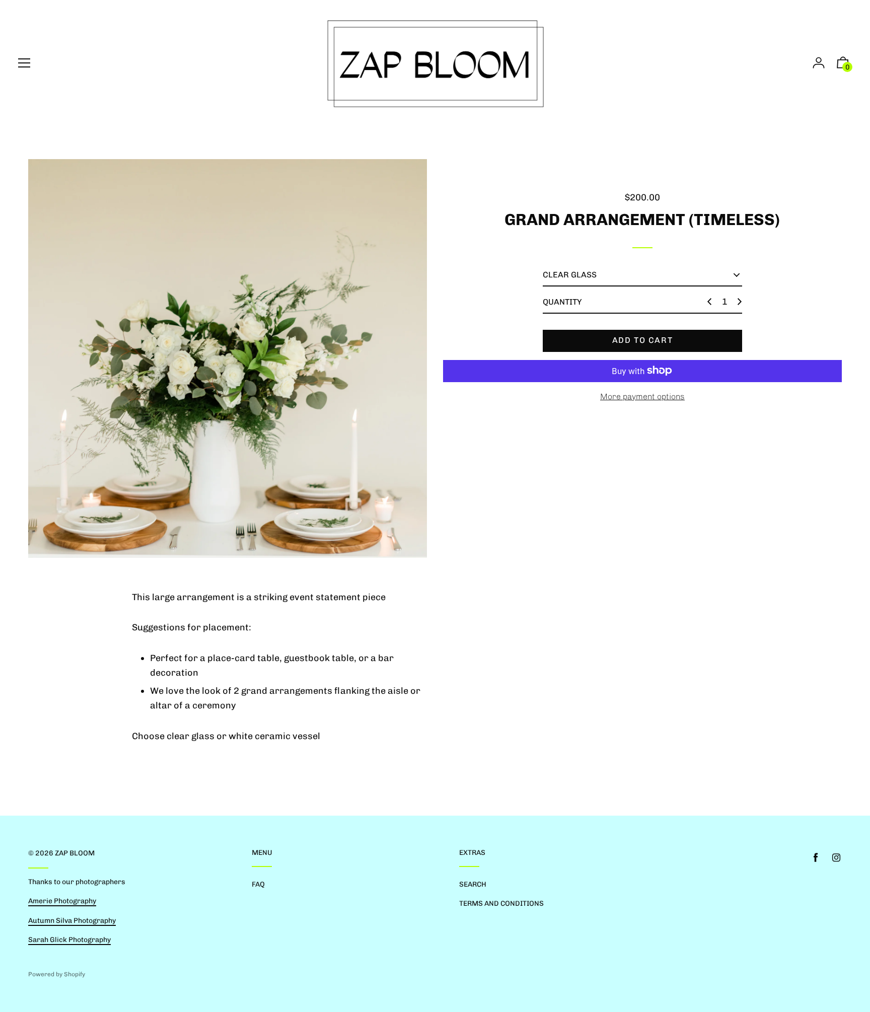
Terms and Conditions (501, 903)
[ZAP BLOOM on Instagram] (836, 857)
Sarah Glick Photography (69, 939)
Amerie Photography (62, 901)
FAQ (258, 884)
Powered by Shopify (56, 974)
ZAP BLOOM (75, 853)
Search (472, 884)
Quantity (562, 302)
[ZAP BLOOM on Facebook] (815, 857)
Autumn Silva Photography (72, 920)
